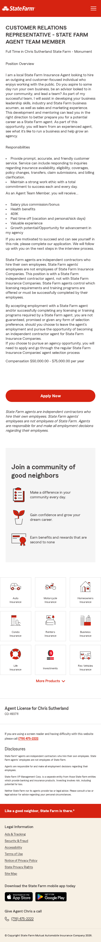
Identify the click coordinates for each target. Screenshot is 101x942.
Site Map (11, 873)
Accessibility (13, 847)
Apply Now (50, 396)
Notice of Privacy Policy (21, 860)
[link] (25, 8)
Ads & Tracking (15, 834)
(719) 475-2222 (28, 738)
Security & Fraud (16, 841)
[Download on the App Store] (19, 896)
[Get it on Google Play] (51, 896)
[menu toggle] (93, 8)
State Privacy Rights (19, 867)
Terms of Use (14, 854)
